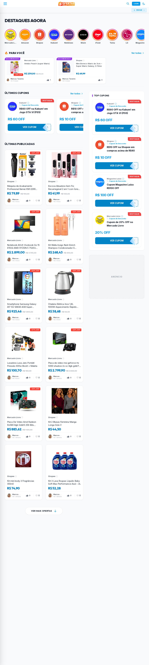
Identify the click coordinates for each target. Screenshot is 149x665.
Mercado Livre (113, 216)
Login (136, 4)
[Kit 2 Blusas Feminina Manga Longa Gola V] (64, 413)
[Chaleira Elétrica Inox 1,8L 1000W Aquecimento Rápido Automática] (64, 295)
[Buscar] (128, 3)
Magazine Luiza (114, 179)
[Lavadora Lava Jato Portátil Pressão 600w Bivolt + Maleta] (23, 354)
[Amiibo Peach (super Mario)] (29, 71)
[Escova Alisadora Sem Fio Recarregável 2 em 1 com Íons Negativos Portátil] (64, 177)
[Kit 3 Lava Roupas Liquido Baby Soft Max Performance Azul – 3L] (64, 472)
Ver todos (75, 93)
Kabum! (22, 103)
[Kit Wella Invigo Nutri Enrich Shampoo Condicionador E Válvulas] (64, 236)
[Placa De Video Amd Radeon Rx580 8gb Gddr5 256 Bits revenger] (23, 413)
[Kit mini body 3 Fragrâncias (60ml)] (23, 472)
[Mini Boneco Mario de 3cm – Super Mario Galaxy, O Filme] (81, 71)
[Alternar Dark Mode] (144, 3)
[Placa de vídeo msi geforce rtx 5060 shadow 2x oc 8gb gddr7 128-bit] (64, 354)
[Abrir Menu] (5, 3)
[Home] (66, 3)
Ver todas (136, 53)
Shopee (74, 103)
